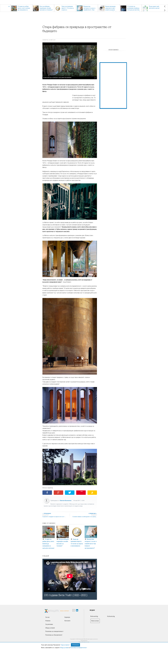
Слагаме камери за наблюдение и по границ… (84, 516)
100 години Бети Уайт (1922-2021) (66, 595)
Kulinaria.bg (111, 616)
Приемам (75, 645)
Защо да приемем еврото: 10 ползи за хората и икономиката (77, 542)
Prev (164, 6)
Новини (47, 620)
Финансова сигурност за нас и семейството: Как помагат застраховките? (91, 543)
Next (164, 10)
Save (82, 491)
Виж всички (95, 621)
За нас (47, 617)
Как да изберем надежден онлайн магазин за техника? (63, 542)
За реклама (49, 624)
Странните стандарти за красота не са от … (54, 516)
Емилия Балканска (65, 500)
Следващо (93, 513)
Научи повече (65, 645)
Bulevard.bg (94, 616)
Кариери (67, 617)
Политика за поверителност (78, 647)
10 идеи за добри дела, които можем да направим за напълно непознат (48, 543)
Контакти (67, 620)
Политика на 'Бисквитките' (53, 635)
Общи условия (64, 647)
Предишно (46, 513)
